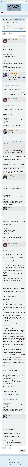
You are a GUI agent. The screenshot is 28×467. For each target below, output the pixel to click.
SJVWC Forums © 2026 (14, 458)
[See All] (3, 19)
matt (10, 207)
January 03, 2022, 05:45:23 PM (11, 422)
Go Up (3, 447)
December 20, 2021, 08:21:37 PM (11, 85)
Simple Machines (19, 464)
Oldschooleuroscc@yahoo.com (13, 399)
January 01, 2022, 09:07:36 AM (11, 214)
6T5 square (13, 39)
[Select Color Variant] (26, 1)
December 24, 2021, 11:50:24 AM (11, 182)
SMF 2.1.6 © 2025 (9, 464)
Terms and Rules (13, 459)
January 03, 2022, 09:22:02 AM (11, 250)
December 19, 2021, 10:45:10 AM (9, 46)
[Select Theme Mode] (8, 1)
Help (8, 459)
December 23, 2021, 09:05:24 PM (11, 136)
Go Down (4, 33)
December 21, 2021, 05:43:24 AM (11, 105)
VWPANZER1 (13, 73)
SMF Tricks (16, 462)
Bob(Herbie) (13, 130)
